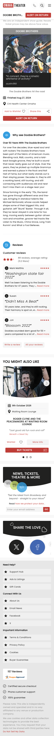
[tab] (23, 457)
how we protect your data (29, 503)
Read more (43, 285)
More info (38, 442)
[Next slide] (47, 383)
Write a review (12, 344)
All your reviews (34, 344)
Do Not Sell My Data (13, 731)
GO (46, 509)
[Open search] (42, 5)
